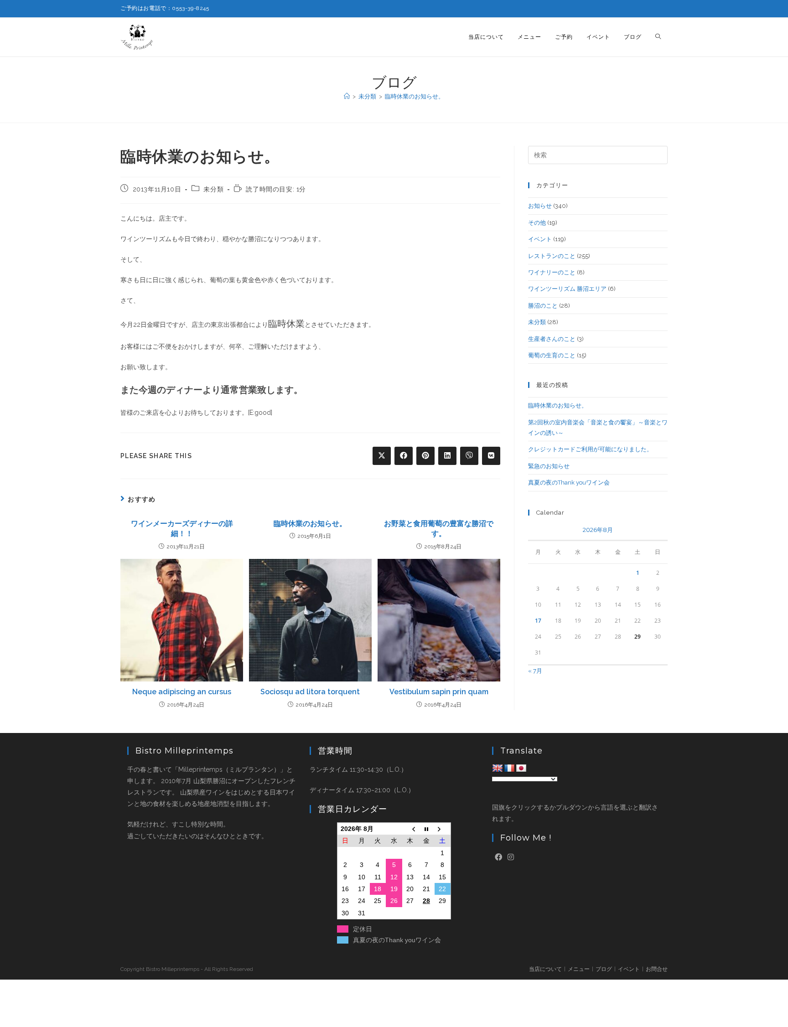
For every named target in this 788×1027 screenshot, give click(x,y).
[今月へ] (426, 829)
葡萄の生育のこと (551, 355)
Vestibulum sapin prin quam (438, 691)
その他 (537, 222)
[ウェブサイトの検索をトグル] (658, 37)
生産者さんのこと (551, 338)
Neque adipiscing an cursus (181, 691)
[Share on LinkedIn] (447, 456)
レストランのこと (551, 256)
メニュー (579, 969)
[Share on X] (382, 456)
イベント (540, 239)
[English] (497, 768)
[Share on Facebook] (403, 456)
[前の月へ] (410, 829)
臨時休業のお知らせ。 (414, 96)
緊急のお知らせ (549, 466)
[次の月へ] (443, 829)
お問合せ (657, 969)
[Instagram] (511, 857)
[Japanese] (521, 768)
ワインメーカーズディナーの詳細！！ (182, 528)
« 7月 (535, 670)
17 (538, 620)
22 (442, 889)
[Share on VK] (491, 456)
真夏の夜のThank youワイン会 (569, 482)
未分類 (213, 189)
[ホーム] (347, 96)
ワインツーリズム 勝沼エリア (567, 288)
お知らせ (540, 205)
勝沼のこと (543, 305)
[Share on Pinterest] (425, 456)
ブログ (604, 969)
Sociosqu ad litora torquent (310, 691)
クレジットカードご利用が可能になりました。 (590, 449)
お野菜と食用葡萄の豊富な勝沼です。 (438, 528)
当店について (545, 969)
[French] (509, 768)
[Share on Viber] (469, 456)
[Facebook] (498, 857)
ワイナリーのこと (551, 272)
